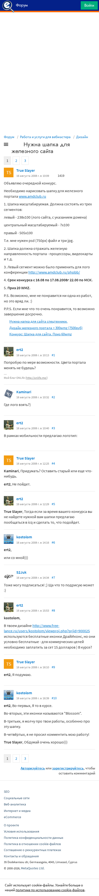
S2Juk (21, 572)
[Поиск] (75, 6)
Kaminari (23, 391)
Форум (9, 137)
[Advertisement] (49, 24)
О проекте (11, 825)
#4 (53, 463)
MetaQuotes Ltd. (32, 868)
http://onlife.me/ (36, 378)
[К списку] (14, 145)
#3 (53, 428)
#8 (53, 610)
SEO (6, 791)
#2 (53, 397)
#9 (53, 667)
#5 (53, 504)
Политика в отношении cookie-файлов (32, 844)
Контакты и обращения (21, 856)
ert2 (19, 349)
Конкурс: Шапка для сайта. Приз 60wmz (40, 334)
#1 (53, 355)
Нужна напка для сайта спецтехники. (38, 321)
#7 (53, 577)
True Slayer (25, 170)
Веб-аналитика (15, 804)
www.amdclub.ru (32, 196)
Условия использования (21, 831)
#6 (53, 542)
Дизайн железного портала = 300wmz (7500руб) (46, 327)
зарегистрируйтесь (68, 768)
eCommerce (12, 817)
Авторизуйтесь (33, 768)
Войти (89, 5)
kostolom (24, 536)
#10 (54, 698)
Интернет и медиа (17, 811)
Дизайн (82, 137)
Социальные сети (17, 798)
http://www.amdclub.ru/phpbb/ (54, 272)
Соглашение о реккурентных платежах (32, 850)
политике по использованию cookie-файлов (50, 890)
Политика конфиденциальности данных (33, 837)
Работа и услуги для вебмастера (45, 137)
